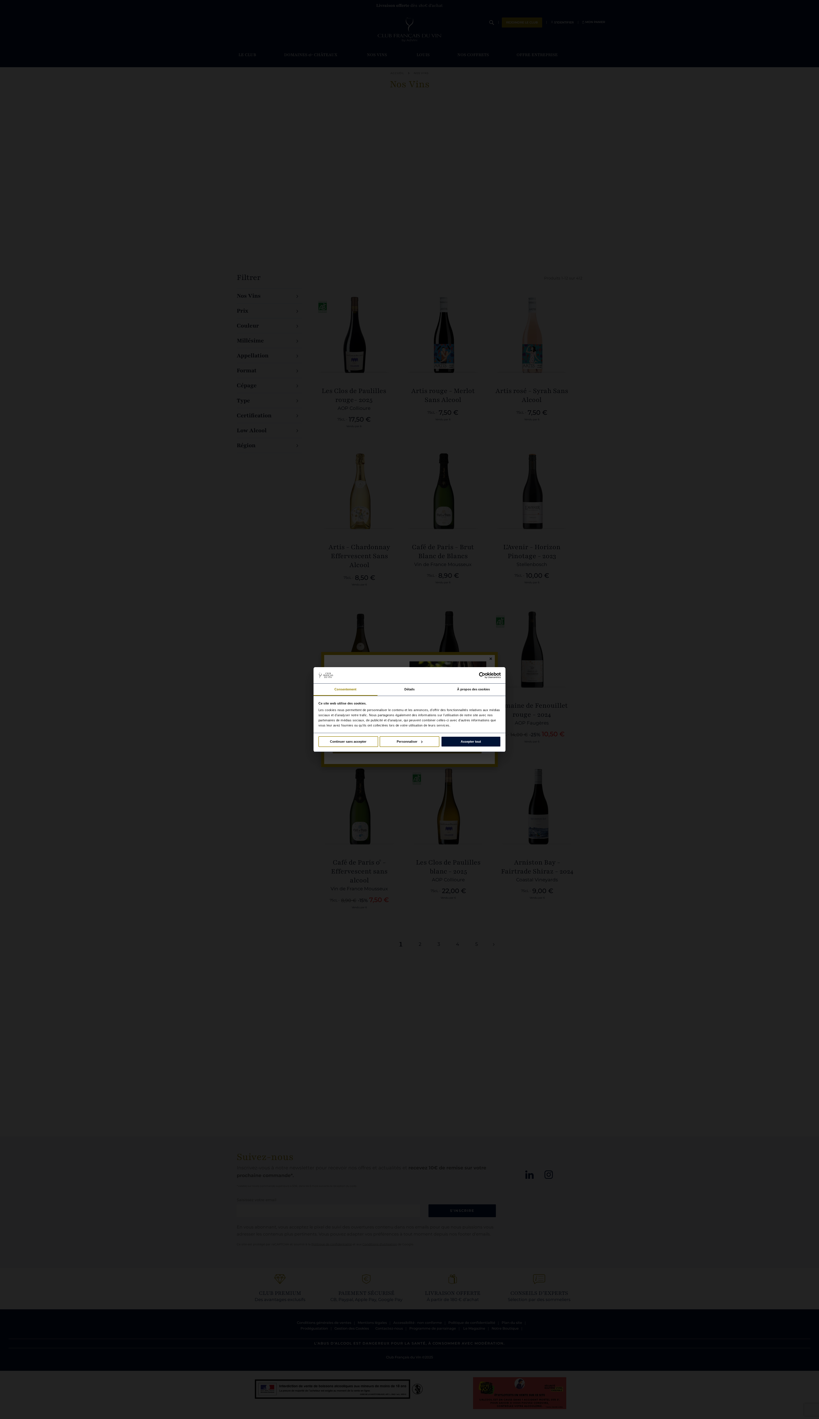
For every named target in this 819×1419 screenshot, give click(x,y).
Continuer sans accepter (348, 741)
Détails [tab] (409, 689)
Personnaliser (407, 741)
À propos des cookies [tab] (473, 689)
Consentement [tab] (345, 689)
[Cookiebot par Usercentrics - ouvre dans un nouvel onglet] (482, 675)
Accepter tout (471, 741)
